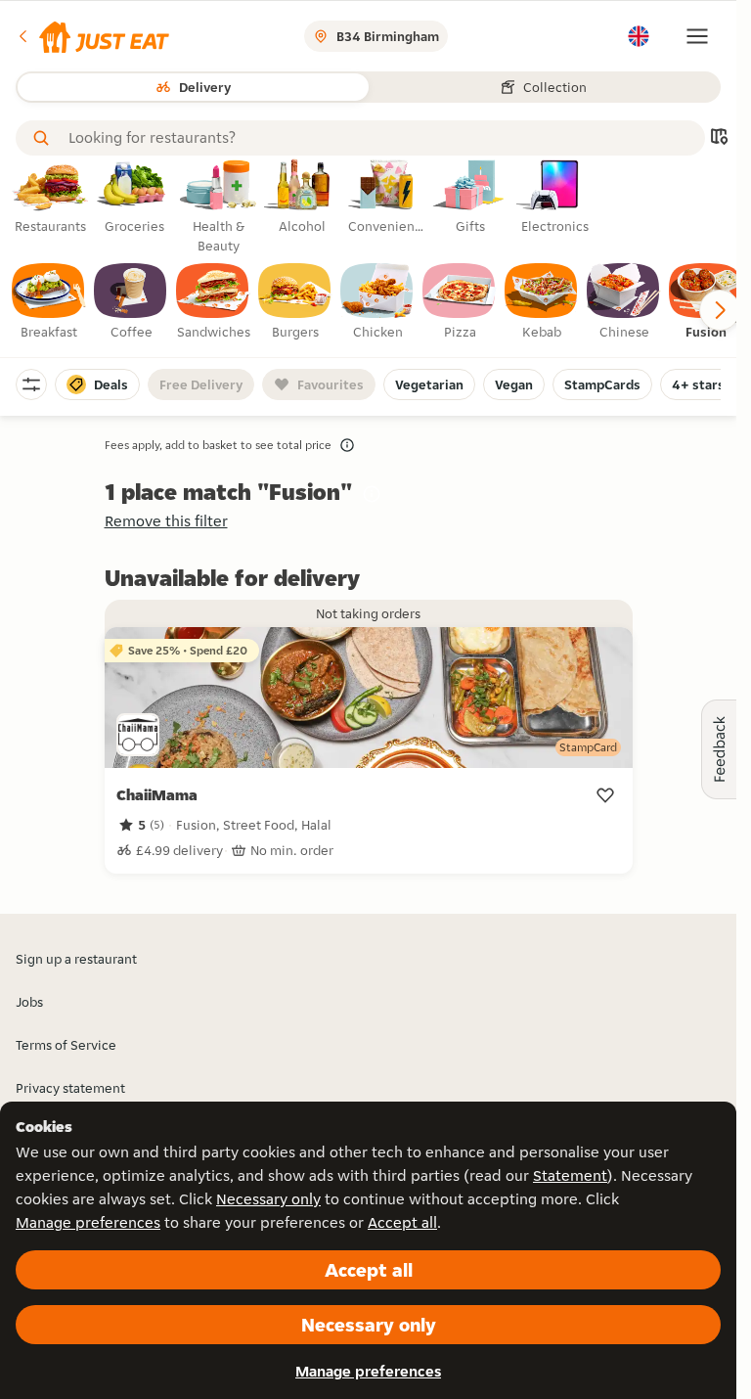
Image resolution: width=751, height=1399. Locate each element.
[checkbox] (49, 302)
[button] (92, 36)
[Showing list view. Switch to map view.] (718, 138)
